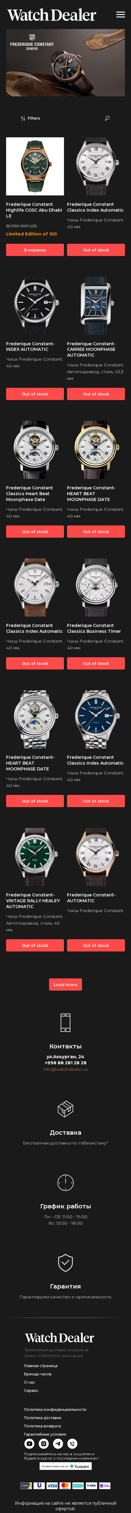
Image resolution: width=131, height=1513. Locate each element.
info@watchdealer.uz (66, 1069)
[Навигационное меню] (120, 15)
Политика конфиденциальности (55, 1409)
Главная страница (41, 1365)
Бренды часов (37, 1374)
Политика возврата (42, 1426)
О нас (29, 1382)
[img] (59, 1337)
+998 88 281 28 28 (66, 1063)
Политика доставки (42, 1417)
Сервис (31, 1390)
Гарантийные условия (45, 1434)
